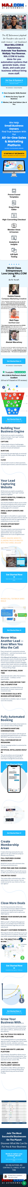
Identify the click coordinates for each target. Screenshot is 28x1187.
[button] (25, 5)
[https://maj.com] (13, 6)
